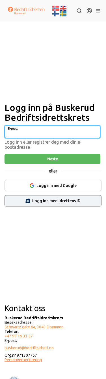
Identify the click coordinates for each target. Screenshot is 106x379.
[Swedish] (63, 13)
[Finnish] (56, 13)
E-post (13, 128)
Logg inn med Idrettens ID (56, 201)
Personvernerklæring (23, 360)
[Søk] (79, 11)
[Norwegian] (56, 7)
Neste (52, 159)
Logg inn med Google (56, 185)
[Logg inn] (89, 11)
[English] (63, 7)
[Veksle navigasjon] (97, 11)
